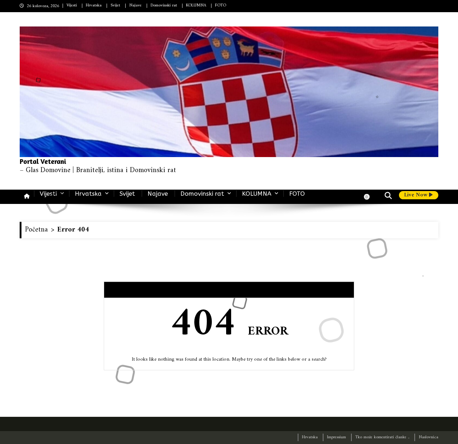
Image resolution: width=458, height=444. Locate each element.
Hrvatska (94, 5)
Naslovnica (428, 437)
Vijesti (72, 5)
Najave (135, 5)
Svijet (115, 5)
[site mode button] (370, 196)
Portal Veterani (43, 161)
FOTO (220, 5)
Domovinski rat (164, 5)
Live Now (416, 195)
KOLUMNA (196, 5)
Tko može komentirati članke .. (382, 437)
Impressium (336, 437)
